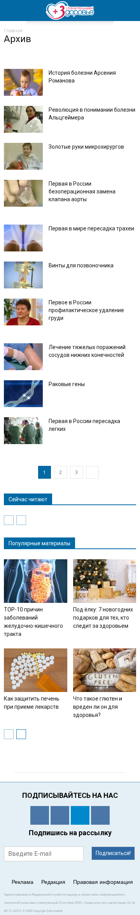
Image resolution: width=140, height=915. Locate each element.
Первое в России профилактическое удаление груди (86, 310)
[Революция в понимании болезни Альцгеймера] (23, 119)
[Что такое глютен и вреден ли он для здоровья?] (104, 670)
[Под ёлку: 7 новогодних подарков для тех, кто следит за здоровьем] (104, 581)
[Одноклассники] (39, 815)
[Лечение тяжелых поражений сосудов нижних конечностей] (23, 356)
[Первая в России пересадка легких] (23, 430)
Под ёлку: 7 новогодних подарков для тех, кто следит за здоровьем (103, 617)
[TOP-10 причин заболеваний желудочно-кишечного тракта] (35, 581)
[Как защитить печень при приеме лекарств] (35, 670)
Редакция (53, 882)
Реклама (22, 882)
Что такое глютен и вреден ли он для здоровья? (97, 706)
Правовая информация (103, 882)
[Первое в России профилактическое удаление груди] (23, 312)
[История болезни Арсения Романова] (23, 82)
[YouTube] (100, 815)
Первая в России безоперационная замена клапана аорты (82, 191)
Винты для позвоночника (81, 265)
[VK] (60, 815)
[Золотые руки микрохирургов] (23, 156)
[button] (129, 10)
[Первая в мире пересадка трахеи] (23, 238)
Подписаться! (113, 853)
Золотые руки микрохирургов (86, 147)
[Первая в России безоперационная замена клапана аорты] (23, 193)
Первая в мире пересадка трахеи (91, 228)
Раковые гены (67, 384)
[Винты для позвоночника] (23, 275)
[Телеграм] (80, 815)
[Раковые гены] (23, 393)
